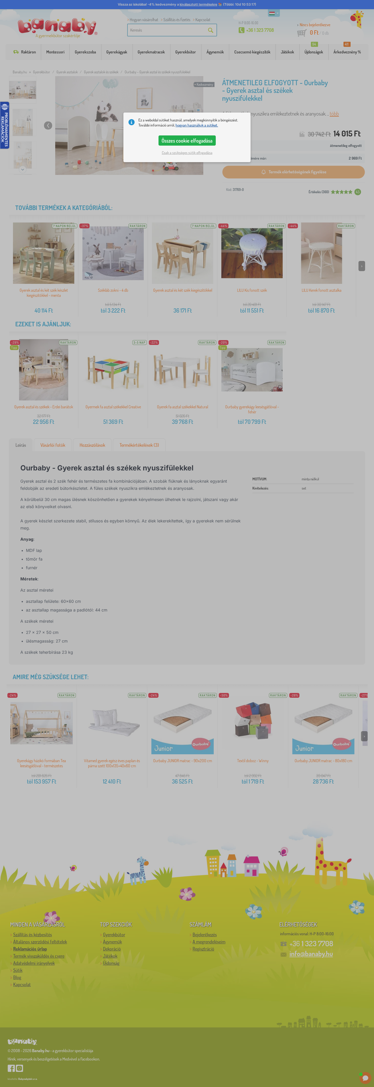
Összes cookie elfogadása (187, 140)
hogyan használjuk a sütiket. (197, 125)
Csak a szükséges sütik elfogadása (187, 152)
